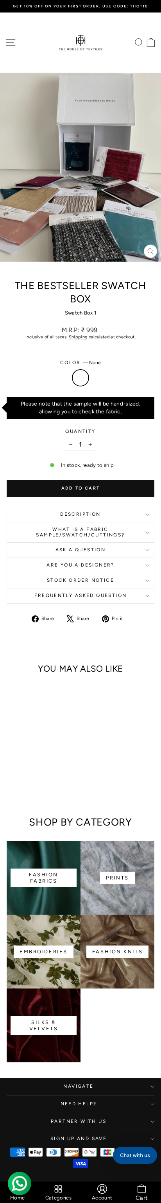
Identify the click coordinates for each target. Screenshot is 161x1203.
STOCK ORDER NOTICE (80, 580)
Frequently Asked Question (80, 595)
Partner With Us (78, 1121)
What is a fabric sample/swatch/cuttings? (80, 532)
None (80, 378)
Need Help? (79, 1103)
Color (80, 362)
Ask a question (80, 549)
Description (80, 514)
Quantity (80, 431)
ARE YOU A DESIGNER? (80, 565)
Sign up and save (78, 1138)
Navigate (78, 1086)
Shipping (78, 337)
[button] (135, 1155)
